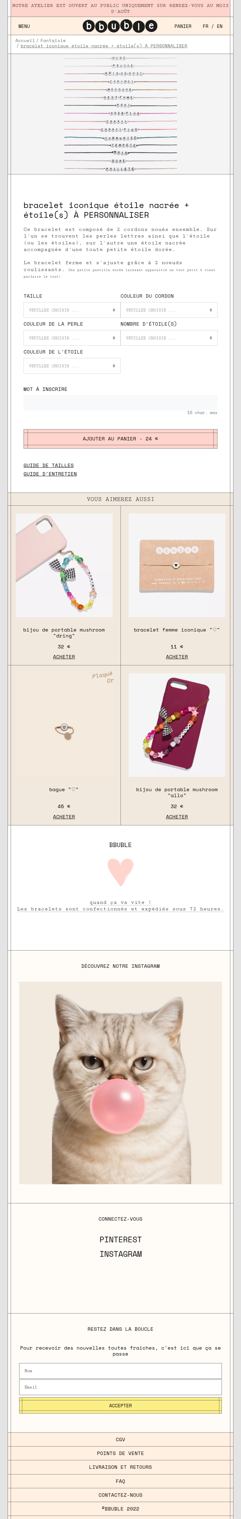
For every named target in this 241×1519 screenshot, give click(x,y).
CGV (120, 1439)
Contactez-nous (120, 1495)
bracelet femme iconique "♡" (177, 629)
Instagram (120, 1254)
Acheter (64, 656)
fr (205, 26)
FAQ (120, 1481)
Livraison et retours (120, 1467)
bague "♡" (64, 789)
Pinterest (120, 1239)
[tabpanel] (120, 114)
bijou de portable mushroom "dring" (64, 632)
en (219, 26)
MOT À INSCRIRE (45, 389)
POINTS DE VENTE (120, 1453)
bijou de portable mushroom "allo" (177, 792)
